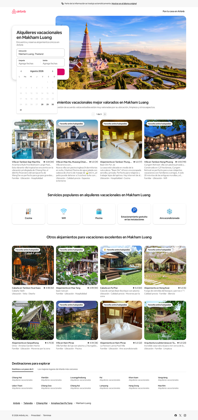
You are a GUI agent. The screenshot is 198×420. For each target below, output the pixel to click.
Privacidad (35, 415)
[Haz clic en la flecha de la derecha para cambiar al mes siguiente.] (52, 71)
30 (53, 104)
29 (47, 104)
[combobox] (40, 54)
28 (42, 104)
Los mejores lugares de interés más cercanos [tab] (58, 369)
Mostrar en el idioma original (124, 3)
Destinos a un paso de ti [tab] (22, 369)
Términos (47, 415)
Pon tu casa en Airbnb (174, 11)
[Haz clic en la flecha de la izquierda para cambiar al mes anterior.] (21, 71)
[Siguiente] (105, 114)
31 (21, 110)
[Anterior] (93, 114)
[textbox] (28, 63)
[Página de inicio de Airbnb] (19, 11)
